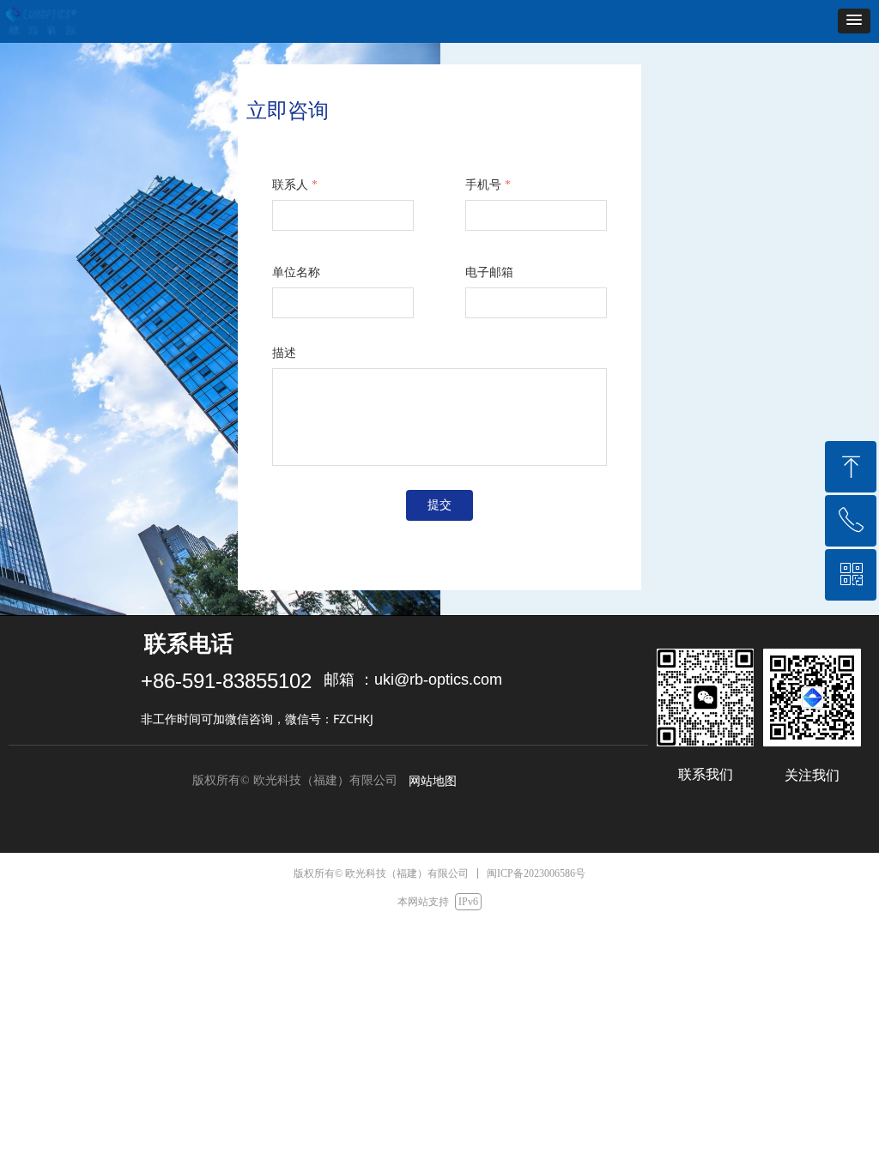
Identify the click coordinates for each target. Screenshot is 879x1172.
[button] (854, 21)
